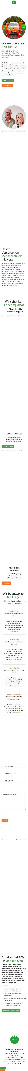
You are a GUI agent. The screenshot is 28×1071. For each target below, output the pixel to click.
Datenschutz (21, 1061)
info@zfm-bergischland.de (16, 1059)
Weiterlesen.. (14, 285)
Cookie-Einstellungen (10, 1061)
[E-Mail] (0, 1070)
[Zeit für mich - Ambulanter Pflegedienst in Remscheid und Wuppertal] (14, 2)
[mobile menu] (26, 2)
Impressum (17, 1063)
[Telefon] (0, 1068)
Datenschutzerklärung (10, 815)
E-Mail (3, 1070)
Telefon (3, 1068)
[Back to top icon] (24, 1067)
